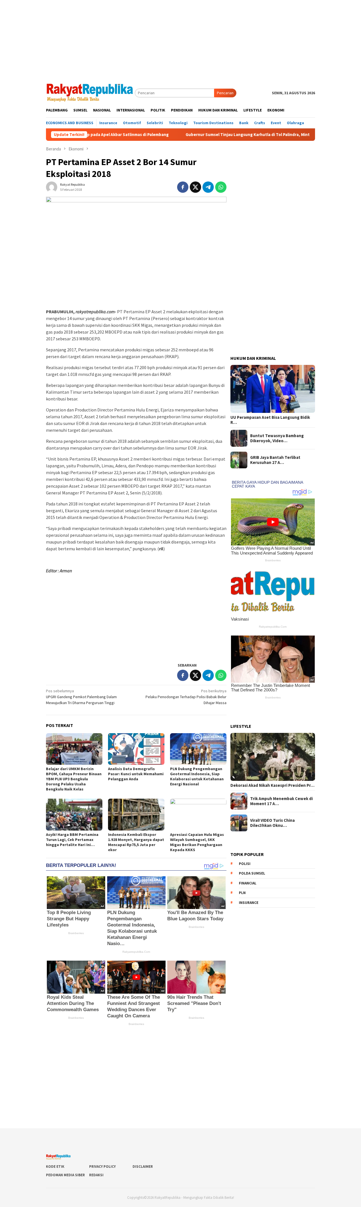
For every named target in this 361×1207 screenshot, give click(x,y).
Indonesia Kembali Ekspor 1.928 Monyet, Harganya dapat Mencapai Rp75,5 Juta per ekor (136, 842)
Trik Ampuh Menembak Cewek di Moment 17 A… (281, 801)
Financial (247, 883)
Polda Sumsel (252, 873)
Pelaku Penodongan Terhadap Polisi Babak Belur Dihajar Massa (186, 696)
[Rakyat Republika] (90, 92)
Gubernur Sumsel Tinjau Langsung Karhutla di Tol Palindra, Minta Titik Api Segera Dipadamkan (234, 134)
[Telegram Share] (208, 187)
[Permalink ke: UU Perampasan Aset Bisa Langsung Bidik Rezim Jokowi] (272, 389)
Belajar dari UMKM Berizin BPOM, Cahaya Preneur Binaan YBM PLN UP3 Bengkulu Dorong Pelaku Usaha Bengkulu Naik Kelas (74, 779)
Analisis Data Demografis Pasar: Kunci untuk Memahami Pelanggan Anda (136, 773)
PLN (242, 892)
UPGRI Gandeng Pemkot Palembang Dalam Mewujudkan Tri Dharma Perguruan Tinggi (81, 696)
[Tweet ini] (195, 187)
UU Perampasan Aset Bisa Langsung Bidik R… (270, 420)
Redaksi (96, 1175)
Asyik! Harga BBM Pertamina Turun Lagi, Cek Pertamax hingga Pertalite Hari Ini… (72, 839)
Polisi (244, 863)
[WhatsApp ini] (220, 187)
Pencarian (225, 92)
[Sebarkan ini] (182, 187)
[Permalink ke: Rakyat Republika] (51, 186)
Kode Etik (55, 1166)
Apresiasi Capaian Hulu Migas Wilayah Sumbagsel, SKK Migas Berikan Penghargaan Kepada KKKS (197, 842)
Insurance (248, 902)
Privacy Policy (102, 1166)
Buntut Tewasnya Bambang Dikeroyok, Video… (277, 438)
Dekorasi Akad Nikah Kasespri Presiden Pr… (272, 785)
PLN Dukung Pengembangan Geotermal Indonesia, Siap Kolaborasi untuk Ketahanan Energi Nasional (197, 776)
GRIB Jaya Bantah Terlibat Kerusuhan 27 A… (275, 460)
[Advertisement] (180, 39)
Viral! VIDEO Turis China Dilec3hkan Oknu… (272, 823)
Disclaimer (143, 1166)
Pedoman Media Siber (65, 1175)
